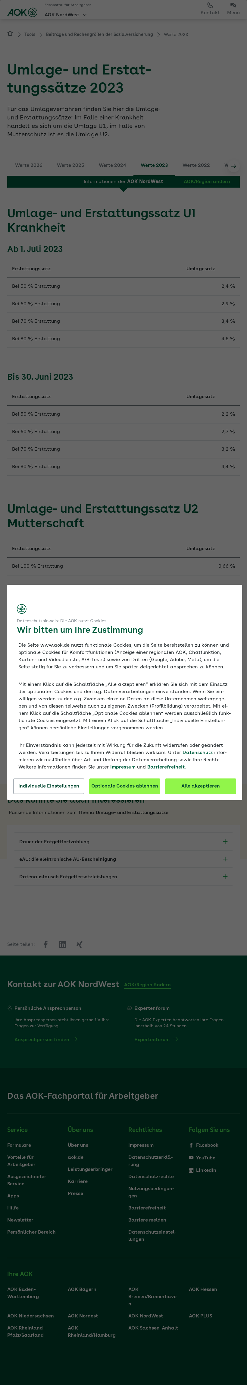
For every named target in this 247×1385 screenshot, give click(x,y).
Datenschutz (198, 752)
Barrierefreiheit (166, 767)
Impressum (123, 767)
